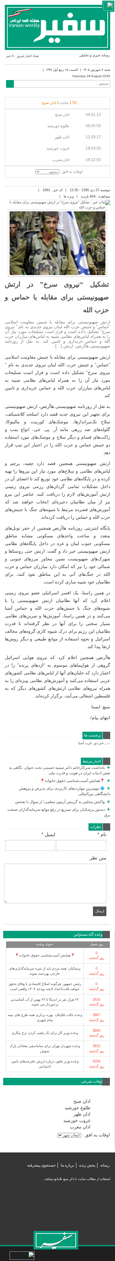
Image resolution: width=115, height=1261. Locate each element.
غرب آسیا (85, 743)
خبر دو (99, 743)
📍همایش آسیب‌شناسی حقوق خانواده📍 (75, 780)
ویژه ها (69, 196)
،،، (108, 743)
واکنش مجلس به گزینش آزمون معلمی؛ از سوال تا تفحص (62, 802)
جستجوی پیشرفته (41, 1165)
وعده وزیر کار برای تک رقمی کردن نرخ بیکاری (45, 1033)
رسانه (105, 1165)
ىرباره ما (67, 1165)
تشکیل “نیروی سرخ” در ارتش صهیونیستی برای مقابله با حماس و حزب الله (57, 297)
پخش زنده (87, 1165)
